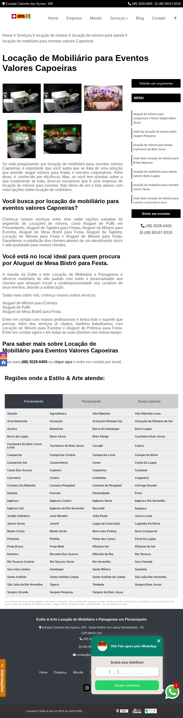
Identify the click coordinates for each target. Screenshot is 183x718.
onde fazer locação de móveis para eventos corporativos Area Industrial (156, 203)
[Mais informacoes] (175, 18)
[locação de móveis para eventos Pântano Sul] (103, 98)
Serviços (117, 18)
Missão (96, 18)
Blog (140, 18)
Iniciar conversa (127, 685)
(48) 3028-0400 (141, 3)
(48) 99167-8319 (169, 3)
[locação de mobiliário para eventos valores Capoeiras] (62, 98)
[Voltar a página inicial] (21, 18)
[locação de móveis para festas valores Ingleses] (21, 98)
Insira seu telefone (127, 662)
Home (53, 18)
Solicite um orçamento (156, 83)
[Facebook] (3, 362)
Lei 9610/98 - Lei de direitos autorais (107, 604)
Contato (158, 18)
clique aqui (63, 362)
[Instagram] (87, 687)
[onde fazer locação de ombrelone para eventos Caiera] (62, 139)
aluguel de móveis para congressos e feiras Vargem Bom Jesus (154, 118)
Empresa (74, 18)
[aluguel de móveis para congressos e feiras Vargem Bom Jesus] (21, 139)
